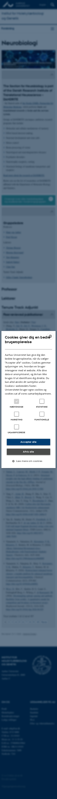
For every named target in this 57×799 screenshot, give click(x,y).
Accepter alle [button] (28, 441)
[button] (28, 461)
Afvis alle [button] (28, 451)
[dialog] (28, 399)
